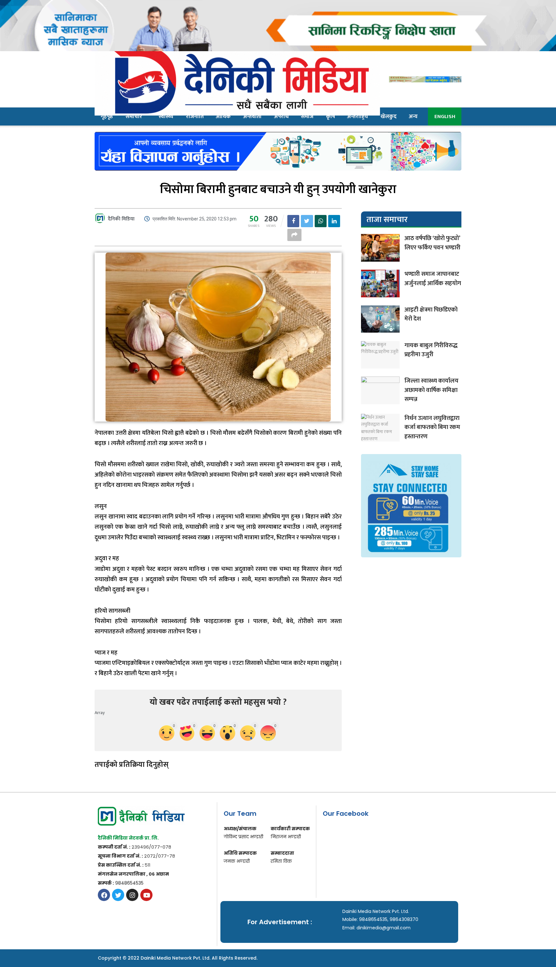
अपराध (281, 116)
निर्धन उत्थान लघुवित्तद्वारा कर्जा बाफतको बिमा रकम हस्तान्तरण (432, 427)
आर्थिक (223, 116)
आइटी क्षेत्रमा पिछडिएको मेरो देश (431, 314)
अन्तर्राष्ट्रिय (357, 116)
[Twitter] (118, 895)
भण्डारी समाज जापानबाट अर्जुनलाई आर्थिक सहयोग (432, 278)
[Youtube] (146, 895)
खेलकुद (389, 116)
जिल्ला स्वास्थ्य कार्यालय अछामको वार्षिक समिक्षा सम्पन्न (431, 390)
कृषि (330, 116)
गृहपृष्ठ (107, 116)
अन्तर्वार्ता (252, 116)
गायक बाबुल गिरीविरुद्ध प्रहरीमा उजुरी (431, 350)
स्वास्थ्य (166, 116)
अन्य (413, 116)
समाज (307, 116)
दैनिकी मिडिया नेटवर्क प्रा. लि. (128, 838)
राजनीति (195, 116)
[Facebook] (104, 895)
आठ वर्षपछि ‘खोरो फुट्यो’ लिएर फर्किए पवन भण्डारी (432, 243)
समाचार (133, 116)
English (444, 116)
